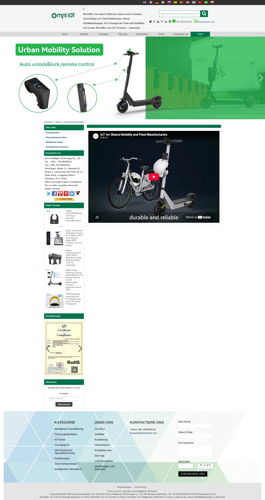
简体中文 (200, 2)
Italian (163, 2)
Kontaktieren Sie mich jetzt (64, 199)
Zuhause (48, 122)
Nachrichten (142, 34)
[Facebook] (154, 21)
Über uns (122, 34)
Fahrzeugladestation (66, 434)
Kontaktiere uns (181, 34)
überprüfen (184, 461)
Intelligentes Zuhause (57, 147)
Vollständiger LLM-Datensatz (105, 467)
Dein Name (184, 421)
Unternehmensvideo (74, 122)
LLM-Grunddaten (104, 461)
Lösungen (103, 34)
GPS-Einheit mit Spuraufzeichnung (65, 451)
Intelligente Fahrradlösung (69, 429)
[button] (261, 78)
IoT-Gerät (60, 439)
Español (175, 2)
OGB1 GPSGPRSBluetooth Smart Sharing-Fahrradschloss (74, 216)
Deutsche (157, 2)
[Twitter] (150, 21)
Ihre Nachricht (186, 443)
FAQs (161, 34)
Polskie (212, 2)
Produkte (84, 34)
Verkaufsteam (102, 445)
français (150, 2)
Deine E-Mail (185, 432)
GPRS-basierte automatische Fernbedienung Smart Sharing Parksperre (73, 299)
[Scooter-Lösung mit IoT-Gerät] (132, 78)
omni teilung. (140, 487)
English (144, 2)
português (181, 2)
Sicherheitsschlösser (66, 463)
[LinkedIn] (166, 21)
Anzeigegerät (62, 445)
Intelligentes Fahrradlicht (68, 469)
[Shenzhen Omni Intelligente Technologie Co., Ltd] (63, 15)
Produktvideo (53, 132)
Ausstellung (101, 439)
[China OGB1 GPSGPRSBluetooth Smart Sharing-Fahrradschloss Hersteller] (55, 218)
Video (200, 34)
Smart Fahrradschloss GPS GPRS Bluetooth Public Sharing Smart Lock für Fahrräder (73, 257)
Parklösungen (62, 458)
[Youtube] (158, 21)
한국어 (193, 2)
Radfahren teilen (54, 142)
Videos (58, 122)
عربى (206, 2)
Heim (64, 34)
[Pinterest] (162, 21)
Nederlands (187, 2)
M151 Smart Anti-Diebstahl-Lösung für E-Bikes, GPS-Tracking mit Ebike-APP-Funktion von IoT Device (74, 237)
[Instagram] (170, 21)
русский (169, 2)
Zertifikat (99, 434)
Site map (99, 455)
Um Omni (100, 429)
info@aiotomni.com (206, 22)
